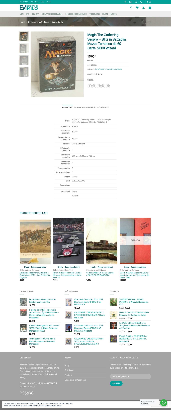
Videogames (95, 14)
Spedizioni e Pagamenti (75, 380)
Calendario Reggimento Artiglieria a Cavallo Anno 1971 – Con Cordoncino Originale (35, 275)
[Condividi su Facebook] (90, 86)
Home (22, 22)
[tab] (67, 107)
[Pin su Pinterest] (103, 86)
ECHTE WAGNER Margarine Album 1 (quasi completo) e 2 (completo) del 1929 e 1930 (134, 275)
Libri (22, 14)
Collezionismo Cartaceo (76, 14)
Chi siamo (24, 2)
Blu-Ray (35, 14)
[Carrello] (150, 7)
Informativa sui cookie (53, 405)
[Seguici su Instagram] (150, 2)
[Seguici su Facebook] (147, 2)
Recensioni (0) (103, 107)
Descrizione (67, 107)
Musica (114, 14)
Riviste (105, 14)
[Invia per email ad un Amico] (99, 86)
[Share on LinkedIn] (108, 86)
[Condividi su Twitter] (94, 86)
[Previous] (35, 64)
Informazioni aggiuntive (84, 107)
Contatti (34, 2)
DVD (28, 14)
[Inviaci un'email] (31, 393)
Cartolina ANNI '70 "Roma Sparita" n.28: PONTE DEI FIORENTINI (100, 274)
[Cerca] (131, 7)
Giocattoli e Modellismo (52, 14)
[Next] (79, 64)
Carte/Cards (57, 22)
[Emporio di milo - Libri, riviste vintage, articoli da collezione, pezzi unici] (32, 7)
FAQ (42, 2)
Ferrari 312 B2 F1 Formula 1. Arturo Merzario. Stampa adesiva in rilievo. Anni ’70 (67, 275)
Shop (49, 2)
